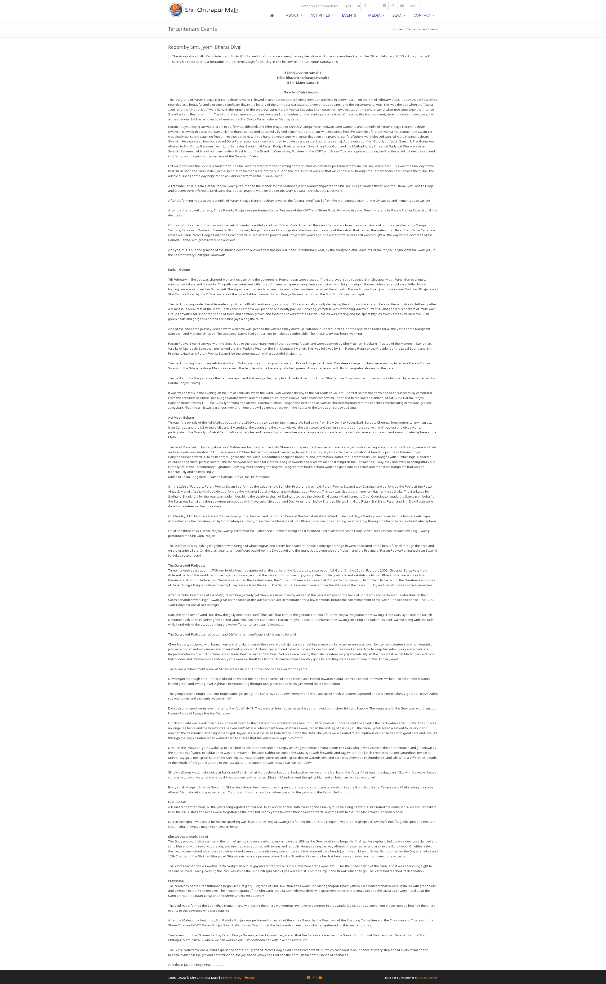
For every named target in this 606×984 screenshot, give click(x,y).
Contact (422, 15)
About (292, 15)
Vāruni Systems (428, 977)
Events (349, 15)
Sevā (397, 15)
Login (252, 978)
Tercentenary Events (422, 29)
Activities (320, 15)
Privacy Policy (231, 978)
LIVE (413, 6)
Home (397, 29)
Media (374, 15)
